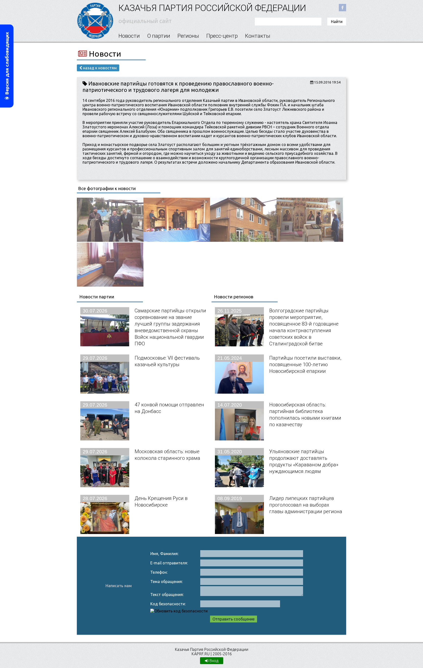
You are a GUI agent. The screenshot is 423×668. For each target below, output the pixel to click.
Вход (213, 660)
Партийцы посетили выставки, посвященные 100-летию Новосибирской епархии (305, 364)
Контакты (257, 36)
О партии (158, 36)
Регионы (188, 36)
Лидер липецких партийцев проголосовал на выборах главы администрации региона (305, 504)
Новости (129, 36)
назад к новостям (99, 68)
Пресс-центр (222, 36)
